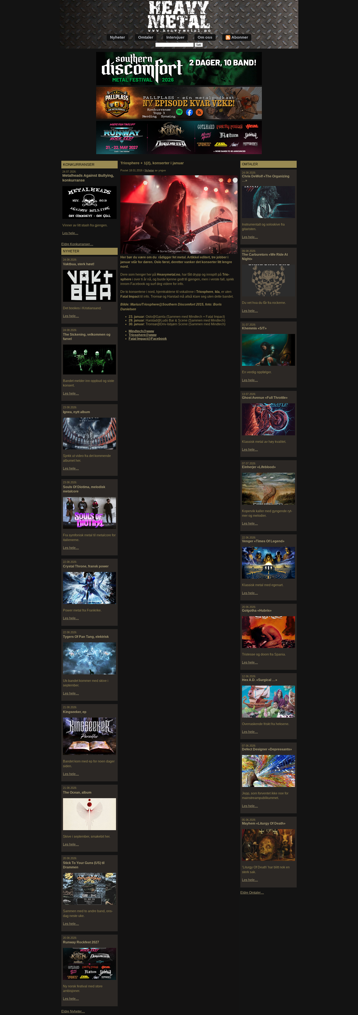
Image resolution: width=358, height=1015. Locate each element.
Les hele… (70, 233)
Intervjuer (175, 37)
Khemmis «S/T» (254, 328)
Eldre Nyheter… (73, 1011)
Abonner (239, 37)
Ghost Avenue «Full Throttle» (265, 397)
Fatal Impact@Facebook (148, 338)
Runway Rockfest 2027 (81, 942)
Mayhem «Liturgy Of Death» (263, 823)
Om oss (205, 37)
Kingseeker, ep (74, 712)
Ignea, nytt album (76, 412)
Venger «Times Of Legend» (263, 541)
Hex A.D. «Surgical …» (259, 680)
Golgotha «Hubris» (257, 610)
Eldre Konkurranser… (77, 244)
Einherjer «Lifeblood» (259, 467)
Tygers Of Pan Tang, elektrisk (86, 636)
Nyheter (117, 37)
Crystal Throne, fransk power (86, 566)
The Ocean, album (77, 792)
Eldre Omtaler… (252, 892)
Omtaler (145, 37)
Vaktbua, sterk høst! (78, 264)
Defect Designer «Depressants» (267, 749)
